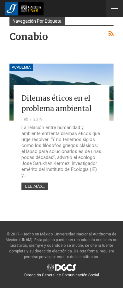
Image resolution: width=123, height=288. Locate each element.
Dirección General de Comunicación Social (61, 275)
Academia (21, 67)
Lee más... (35, 186)
